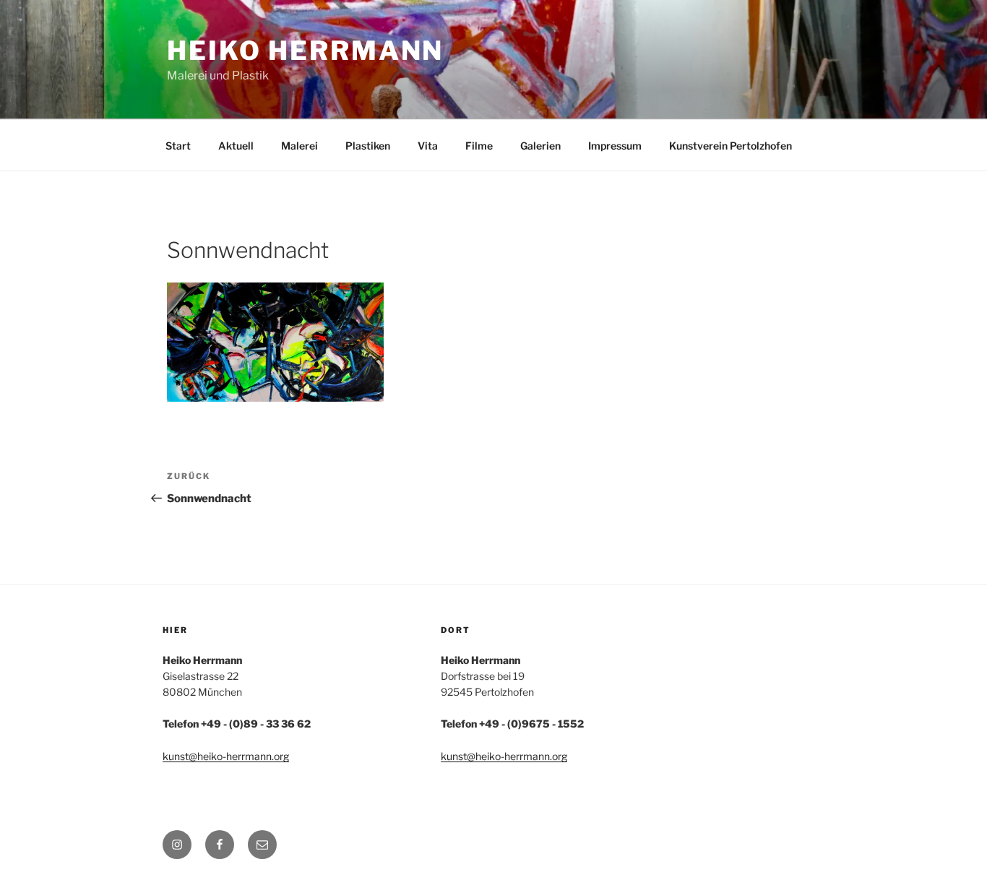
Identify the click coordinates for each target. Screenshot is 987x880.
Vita (428, 145)
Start (178, 145)
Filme (479, 145)
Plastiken (367, 145)
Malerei (299, 145)
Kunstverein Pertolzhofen (730, 145)
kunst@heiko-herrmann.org (226, 756)
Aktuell (236, 145)
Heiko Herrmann (305, 50)
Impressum (615, 145)
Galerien (540, 145)
